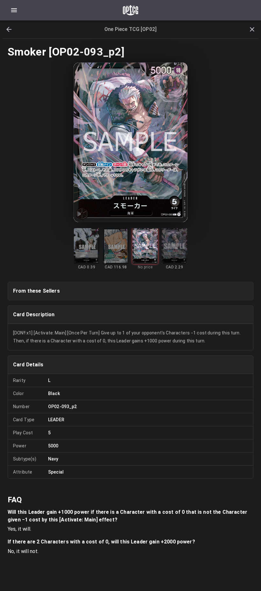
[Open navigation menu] (14, 10)
